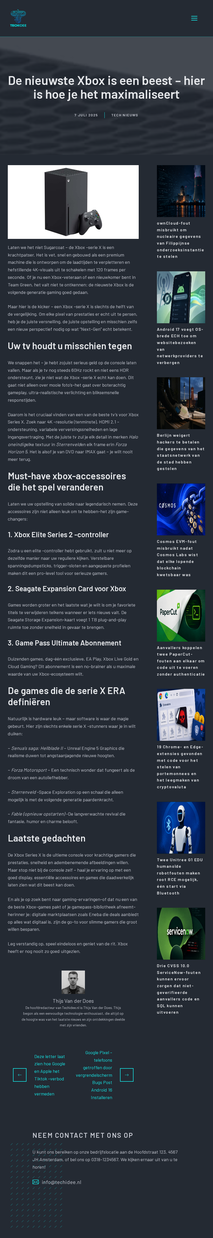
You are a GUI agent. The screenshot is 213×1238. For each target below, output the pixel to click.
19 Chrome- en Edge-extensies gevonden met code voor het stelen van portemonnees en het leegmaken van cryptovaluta (180, 766)
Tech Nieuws (124, 115)
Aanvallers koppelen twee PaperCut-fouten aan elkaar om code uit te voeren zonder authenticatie (181, 660)
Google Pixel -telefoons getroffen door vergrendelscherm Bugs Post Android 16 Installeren (94, 1074)
